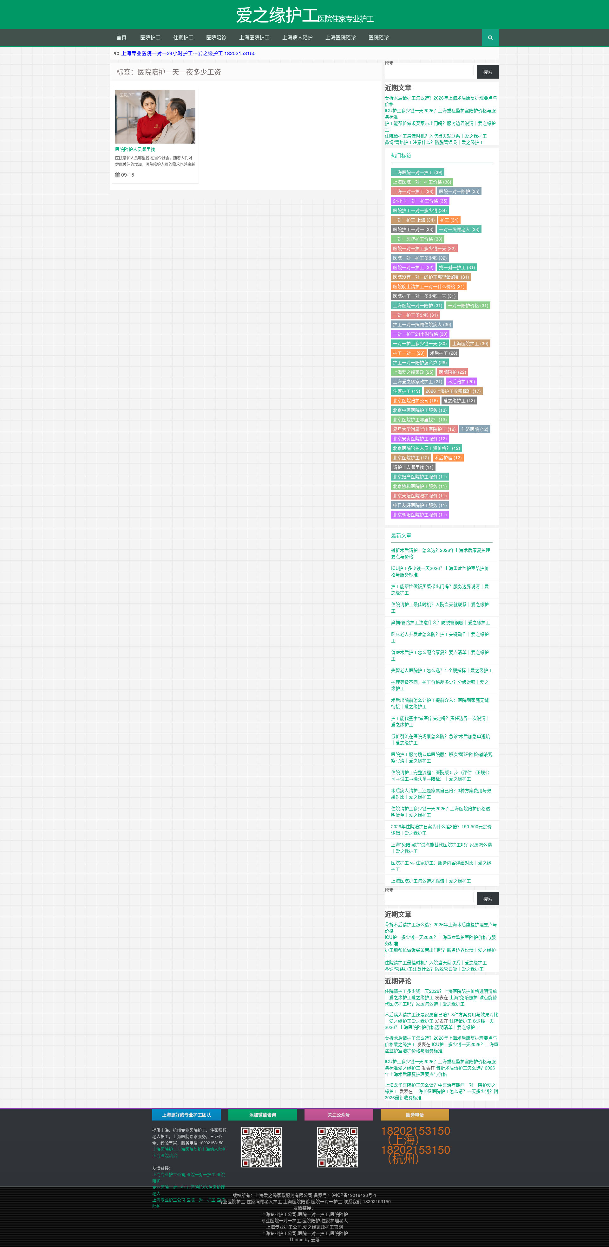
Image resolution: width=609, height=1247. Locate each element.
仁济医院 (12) (474, 429)
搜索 (487, 71)
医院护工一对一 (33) (413, 229)
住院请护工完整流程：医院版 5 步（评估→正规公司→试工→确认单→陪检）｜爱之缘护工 (440, 775)
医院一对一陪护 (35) (459, 191)
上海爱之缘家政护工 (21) (417, 381)
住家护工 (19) (406, 391)
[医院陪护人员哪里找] (155, 116)
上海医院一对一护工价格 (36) (422, 181)
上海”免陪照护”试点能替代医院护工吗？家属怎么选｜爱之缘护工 (441, 1000)
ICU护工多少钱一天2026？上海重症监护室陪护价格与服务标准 (441, 1047)
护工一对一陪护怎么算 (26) (420, 362)
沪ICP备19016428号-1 (354, 1195)
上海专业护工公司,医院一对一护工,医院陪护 (304, 1214)
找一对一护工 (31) (457, 267)
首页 (121, 37)
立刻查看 (184, 174)
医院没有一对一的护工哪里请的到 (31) (431, 277)
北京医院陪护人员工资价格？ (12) (426, 448)
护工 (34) (449, 219)
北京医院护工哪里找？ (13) (420, 419)
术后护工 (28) (443, 353)
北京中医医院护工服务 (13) (420, 410)
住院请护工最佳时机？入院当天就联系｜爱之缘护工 (436, 135)
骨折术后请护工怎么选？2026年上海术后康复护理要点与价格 (440, 1070)
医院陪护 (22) (452, 372)
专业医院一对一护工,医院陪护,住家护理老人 (304, 1220)
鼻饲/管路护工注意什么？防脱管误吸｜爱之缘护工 (434, 142)
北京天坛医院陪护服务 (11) (420, 495)
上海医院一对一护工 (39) (417, 172)
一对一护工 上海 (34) (414, 219)
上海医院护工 (254, 37)
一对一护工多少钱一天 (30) (420, 343)
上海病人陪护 (297, 37)
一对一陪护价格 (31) (468, 305)
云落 (315, 1239)
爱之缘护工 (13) (459, 400)
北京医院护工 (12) (411, 457)
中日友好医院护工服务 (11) (420, 505)
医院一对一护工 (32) (413, 267)
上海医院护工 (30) (470, 343)
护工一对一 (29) (409, 353)
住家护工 (183, 37)
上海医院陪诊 (340, 37)
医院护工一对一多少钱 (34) (420, 210)
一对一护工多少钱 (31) (415, 315)
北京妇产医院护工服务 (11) (420, 476)
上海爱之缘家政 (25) (413, 372)
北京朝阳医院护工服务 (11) (420, 514)
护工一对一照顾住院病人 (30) (422, 324)
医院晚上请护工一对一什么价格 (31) (429, 286)
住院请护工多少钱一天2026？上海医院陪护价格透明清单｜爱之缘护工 (439, 1024)
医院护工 (150, 37)
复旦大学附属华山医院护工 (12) (424, 429)
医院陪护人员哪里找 (135, 149)
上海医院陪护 (189, 1149)
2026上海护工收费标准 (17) (453, 391)
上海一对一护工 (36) (413, 191)
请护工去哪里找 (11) (413, 467)
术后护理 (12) (448, 457)
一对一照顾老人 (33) (459, 229)
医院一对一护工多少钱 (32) (420, 258)
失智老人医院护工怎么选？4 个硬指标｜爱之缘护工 (442, 670)
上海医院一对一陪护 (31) (417, 305)
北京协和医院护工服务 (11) (420, 486)
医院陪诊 (216, 37)
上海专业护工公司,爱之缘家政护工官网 (304, 1227)
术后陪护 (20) (461, 381)
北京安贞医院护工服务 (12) (420, 438)
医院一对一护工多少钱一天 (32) (424, 248)
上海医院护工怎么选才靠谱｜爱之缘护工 (431, 880)
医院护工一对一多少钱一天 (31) (424, 296)
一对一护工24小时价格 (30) (420, 334)
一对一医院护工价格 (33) (417, 239)
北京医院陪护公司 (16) (415, 400)
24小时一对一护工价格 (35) (420, 200)
